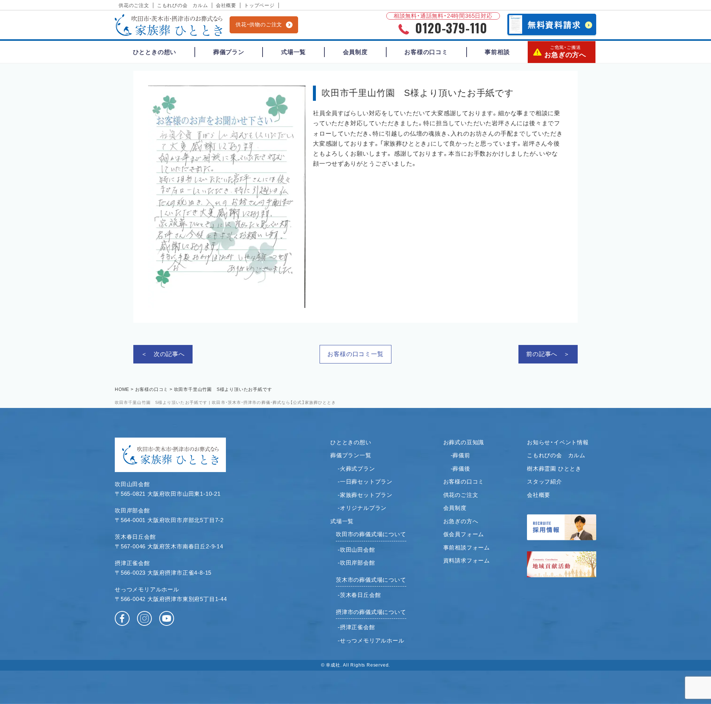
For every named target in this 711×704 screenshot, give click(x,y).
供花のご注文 (133, 5)
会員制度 (355, 52)
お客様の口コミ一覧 (355, 354)
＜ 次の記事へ (163, 354)
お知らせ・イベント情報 (558, 442)
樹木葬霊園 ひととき (554, 468)
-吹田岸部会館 (356, 562)
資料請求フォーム (466, 560)
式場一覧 (293, 52)
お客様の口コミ (426, 52)
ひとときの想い (155, 52)
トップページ (259, 5)
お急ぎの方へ (565, 52)
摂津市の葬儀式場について (371, 612)
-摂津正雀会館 (356, 627)
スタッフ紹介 (544, 481)
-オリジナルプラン (362, 508)
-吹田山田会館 (356, 550)
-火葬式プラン (356, 468)
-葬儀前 (460, 455)
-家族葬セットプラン (365, 495)
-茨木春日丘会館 (359, 595)
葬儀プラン (228, 52)
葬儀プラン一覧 (350, 455)
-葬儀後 (460, 468)
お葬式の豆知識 (463, 442)
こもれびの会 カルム (182, 5)
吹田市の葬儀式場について (371, 534)
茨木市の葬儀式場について (371, 580)
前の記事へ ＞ (548, 354)
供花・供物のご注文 (259, 24)
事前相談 (497, 52)
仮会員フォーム (463, 534)
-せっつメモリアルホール (371, 640)
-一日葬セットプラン (365, 481)
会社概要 (226, 5)
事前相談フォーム (466, 547)
